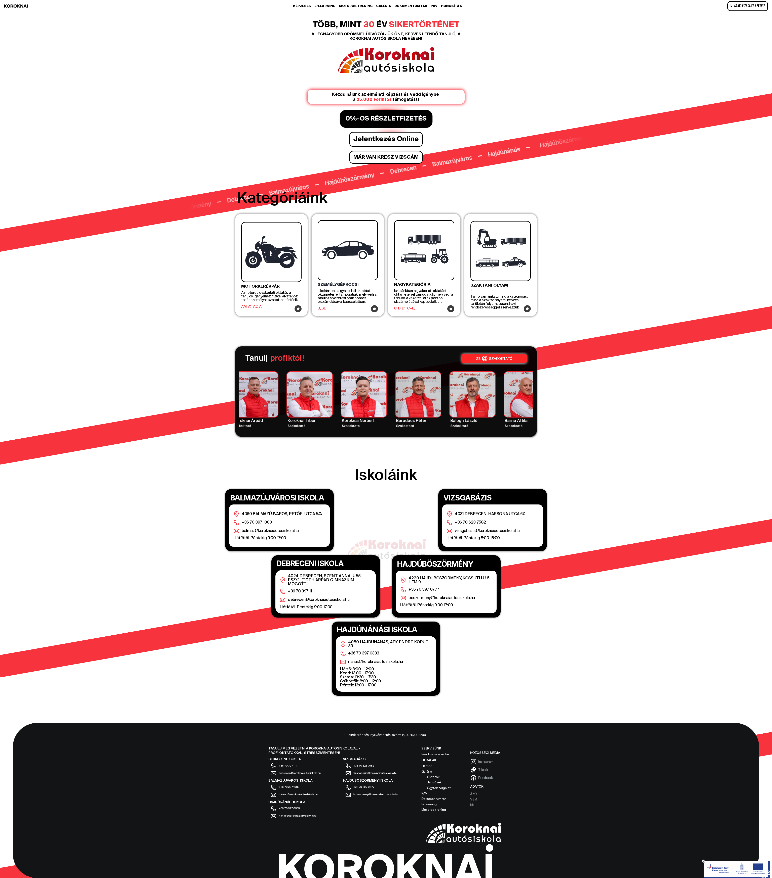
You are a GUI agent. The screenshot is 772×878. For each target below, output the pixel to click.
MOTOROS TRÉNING (356, 6)
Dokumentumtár (433, 799)
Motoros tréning (433, 810)
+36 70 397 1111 (301, 591)
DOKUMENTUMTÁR (410, 6)
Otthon (426, 766)
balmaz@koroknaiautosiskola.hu (270, 531)
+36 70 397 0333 (363, 653)
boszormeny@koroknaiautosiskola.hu (442, 598)
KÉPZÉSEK (302, 6)
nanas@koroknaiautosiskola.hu (375, 662)
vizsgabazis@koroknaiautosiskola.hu (487, 531)
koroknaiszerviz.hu (435, 754)
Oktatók (430, 777)
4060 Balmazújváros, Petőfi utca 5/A (282, 514)
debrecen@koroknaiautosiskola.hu (319, 600)
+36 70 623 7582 (470, 523)
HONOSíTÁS (451, 6)
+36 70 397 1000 (257, 523)
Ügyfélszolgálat (436, 788)
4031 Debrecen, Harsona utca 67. (490, 514)
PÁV (434, 6)
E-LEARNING (325, 6)
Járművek (431, 782)
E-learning (429, 804)
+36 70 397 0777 (424, 590)
